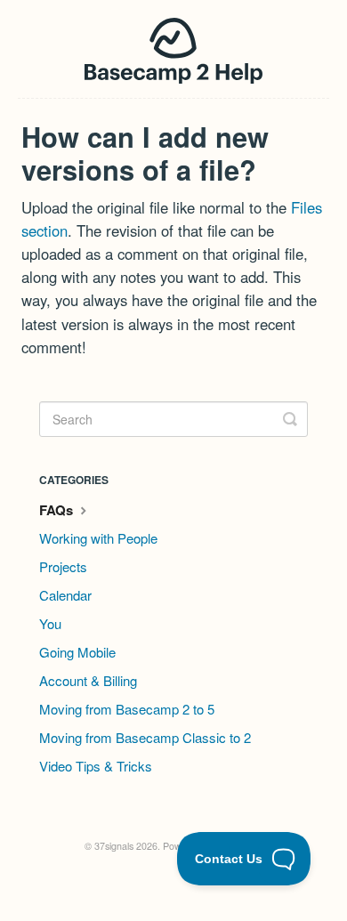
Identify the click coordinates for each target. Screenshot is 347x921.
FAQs (58, 510)
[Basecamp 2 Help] (173, 49)
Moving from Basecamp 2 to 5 (126, 708)
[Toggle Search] (290, 419)
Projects (63, 566)
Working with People (98, 538)
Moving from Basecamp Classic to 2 (145, 737)
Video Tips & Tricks (95, 765)
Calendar (65, 595)
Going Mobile (77, 651)
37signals (113, 845)
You (50, 623)
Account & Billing (88, 680)
